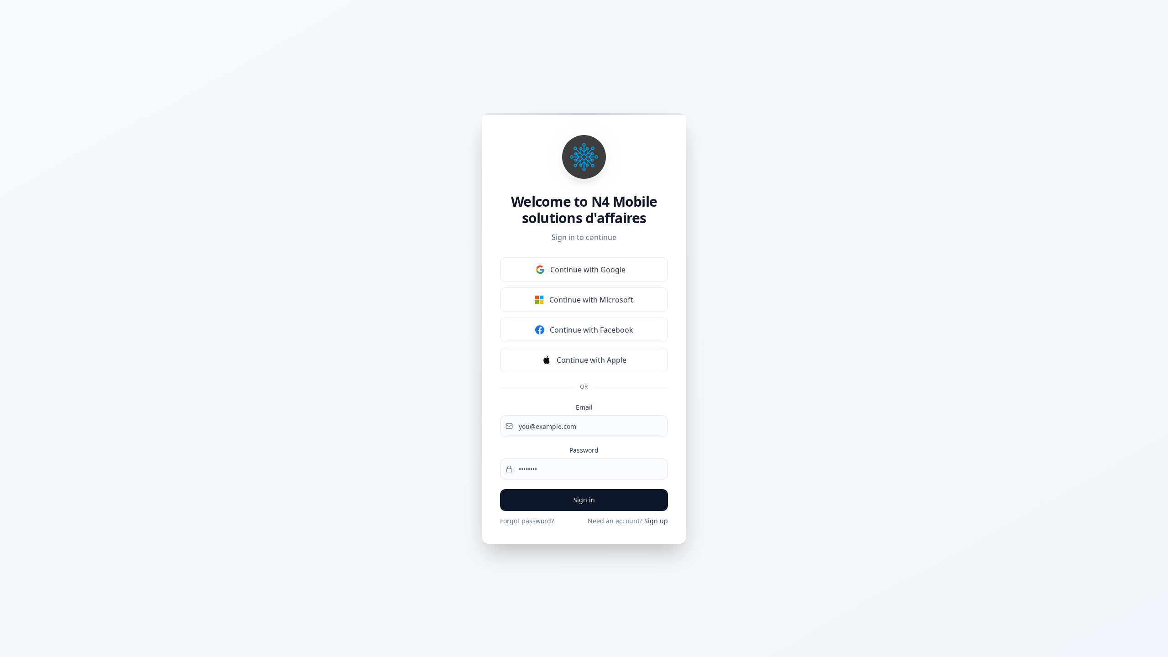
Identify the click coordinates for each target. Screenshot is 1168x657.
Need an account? (628, 520)
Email (584, 407)
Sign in (584, 499)
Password (584, 450)
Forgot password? (527, 520)
